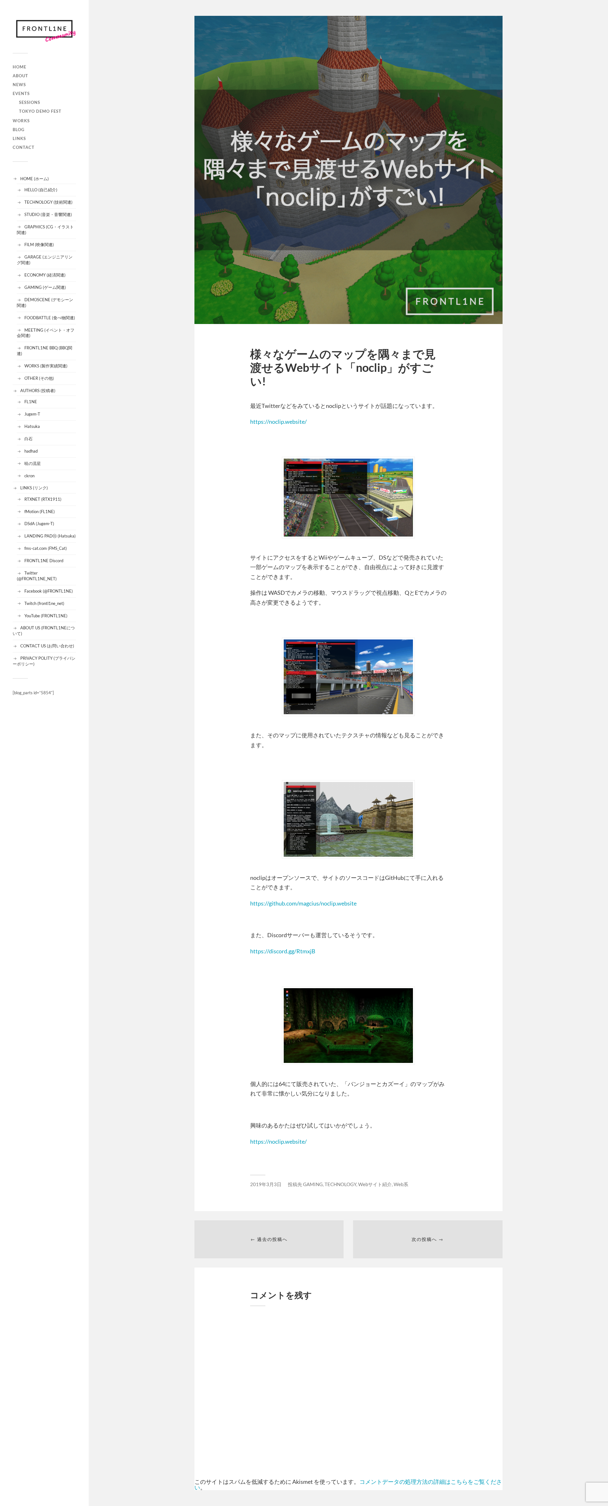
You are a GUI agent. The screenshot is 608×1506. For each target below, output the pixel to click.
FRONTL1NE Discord (43, 560)
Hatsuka (32, 426)
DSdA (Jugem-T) (39, 523)
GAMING (313, 1184)
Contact (24, 147)
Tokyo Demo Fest (40, 111)
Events (21, 93)
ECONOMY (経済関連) (45, 274)
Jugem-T (32, 413)
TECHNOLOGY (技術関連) (48, 202)
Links (19, 138)
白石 (28, 438)
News (19, 84)
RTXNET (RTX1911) (42, 499)
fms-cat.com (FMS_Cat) (45, 548)
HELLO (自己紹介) (40, 189)
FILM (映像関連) (39, 244)
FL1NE (30, 401)
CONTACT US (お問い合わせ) (47, 645)
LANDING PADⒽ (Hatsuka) (50, 535)
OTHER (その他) (39, 378)
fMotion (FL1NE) (39, 511)
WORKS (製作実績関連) (45, 365)
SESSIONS (29, 102)
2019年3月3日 (266, 1184)
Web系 (401, 1184)
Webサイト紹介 (375, 1184)
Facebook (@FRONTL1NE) (48, 591)
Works (21, 120)
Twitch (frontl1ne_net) (44, 603)
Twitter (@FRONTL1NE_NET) (37, 575)
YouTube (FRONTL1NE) (45, 615)
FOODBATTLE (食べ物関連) (49, 317)
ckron (29, 475)
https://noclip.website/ (278, 421)
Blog (18, 129)
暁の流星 (32, 463)
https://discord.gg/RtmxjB (282, 951)
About (20, 75)
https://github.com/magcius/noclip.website (303, 903)
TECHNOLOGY (340, 1184)
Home (19, 66)
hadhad (31, 451)
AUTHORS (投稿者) (37, 390)
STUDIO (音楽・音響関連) (48, 214)
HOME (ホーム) (34, 178)
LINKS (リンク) (34, 487)
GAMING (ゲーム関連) (45, 287)
